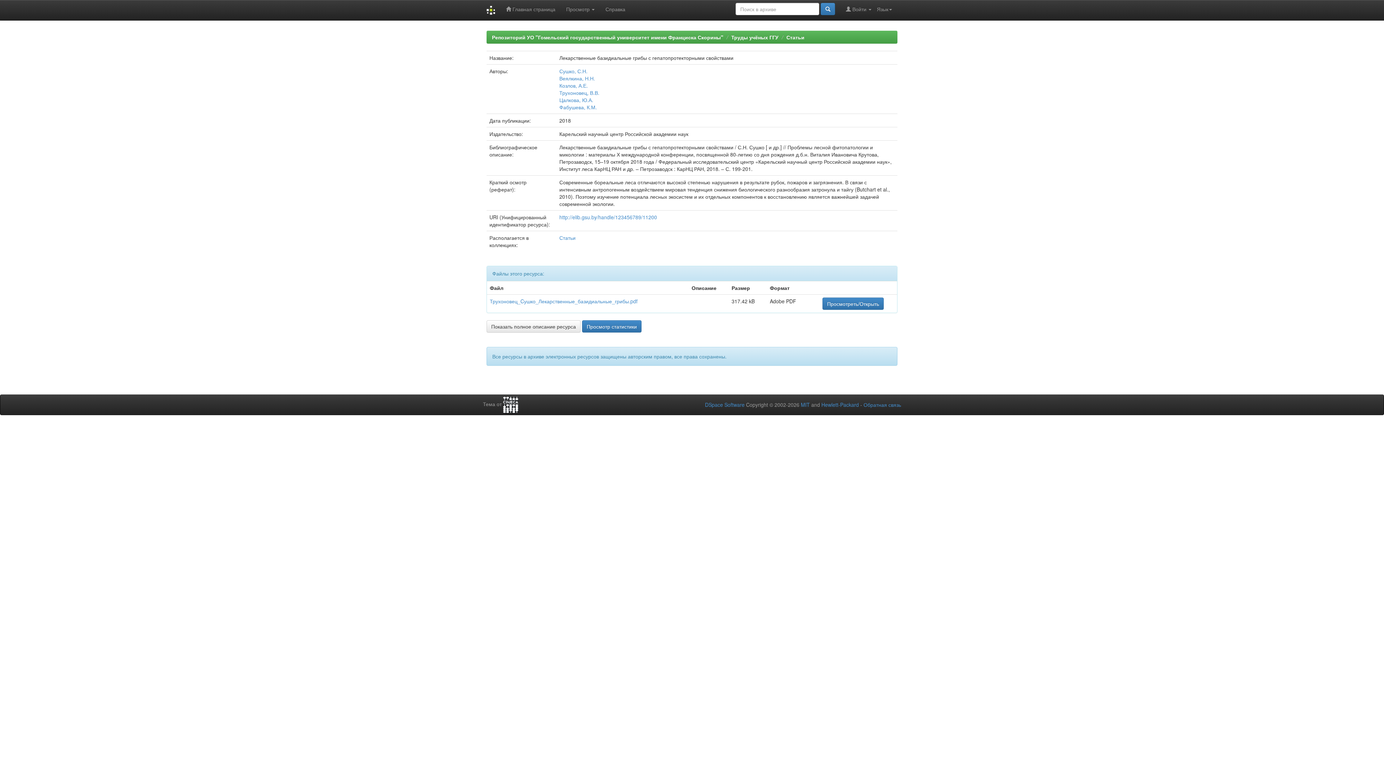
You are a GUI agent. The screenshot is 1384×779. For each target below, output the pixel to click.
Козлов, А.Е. (573, 85)
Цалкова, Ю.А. (576, 100)
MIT (805, 404)
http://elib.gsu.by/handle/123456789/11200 (608, 217)
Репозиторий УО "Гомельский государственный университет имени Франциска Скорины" (607, 37)
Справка (615, 9)
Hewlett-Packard (840, 404)
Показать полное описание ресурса (533, 326)
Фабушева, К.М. (578, 107)
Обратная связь (882, 404)
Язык (882, 9)
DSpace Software (725, 404)
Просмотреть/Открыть (853, 303)
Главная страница (533, 9)
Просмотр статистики (612, 326)
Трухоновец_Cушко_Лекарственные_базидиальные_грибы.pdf (564, 301)
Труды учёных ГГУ (754, 37)
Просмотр (578, 9)
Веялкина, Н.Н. (577, 78)
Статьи (795, 37)
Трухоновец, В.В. (579, 92)
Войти (859, 9)
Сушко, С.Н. (573, 71)
